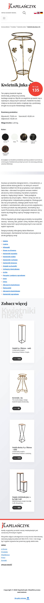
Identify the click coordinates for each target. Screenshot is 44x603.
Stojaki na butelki (10, 266)
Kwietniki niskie (9, 257)
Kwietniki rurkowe (10, 260)
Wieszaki (6, 247)
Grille (5, 272)
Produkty (4, 552)
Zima (5, 282)
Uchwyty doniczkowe (11, 269)
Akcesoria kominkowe (11, 291)
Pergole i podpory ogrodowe (14, 275)
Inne (5, 279)
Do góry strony (21, 598)
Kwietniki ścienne (10, 263)
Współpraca (5, 555)
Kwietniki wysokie (10, 253)
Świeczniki (7, 288)
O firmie (4, 549)
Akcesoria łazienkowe (11, 285)
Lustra (5, 244)
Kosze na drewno (9, 250)
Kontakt (4, 560)
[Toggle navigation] (4, 18)
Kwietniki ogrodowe (11, 294)
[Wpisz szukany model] (24, 13)
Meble (5, 241)
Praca (3, 557)
